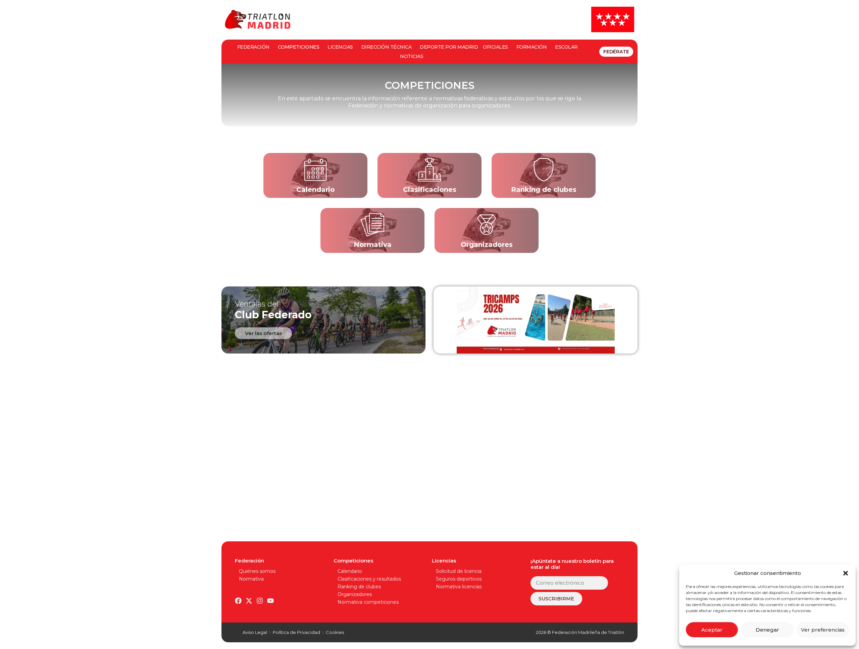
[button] (845, 573)
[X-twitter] (249, 600)
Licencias (340, 47)
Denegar (767, 630)
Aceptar (711, 630)
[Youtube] (270, 600)
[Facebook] (238, 600)
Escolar (566, 47)
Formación (531, 47)
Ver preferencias (823, 630)
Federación (253, 47)
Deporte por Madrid (449, 47)
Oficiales (495, 47)
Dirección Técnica (386, 47)
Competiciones (298, 47)
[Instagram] (259, 600)
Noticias (411, 56)
